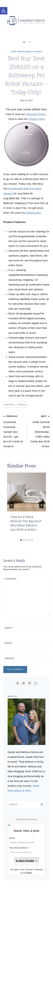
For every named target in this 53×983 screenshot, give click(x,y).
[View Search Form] (30, 42)
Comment (11, 578)
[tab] (21, 540)
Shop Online (17, 52)
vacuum (22, 404)
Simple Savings (34, 52)
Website (9, 658)
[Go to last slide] (11, 505)
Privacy (33, 819)
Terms (25, 819)
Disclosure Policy (36, 114)
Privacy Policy (36, 119)
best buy (9, 404)
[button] (3, 10)
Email (9, 643)
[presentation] (26, 492)
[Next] (41, 505)
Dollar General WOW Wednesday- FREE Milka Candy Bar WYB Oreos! (40, 431)
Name (9, 627)
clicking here (33, 212)
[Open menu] (24, 42)
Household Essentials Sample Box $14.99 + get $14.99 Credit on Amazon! (13, 431)
